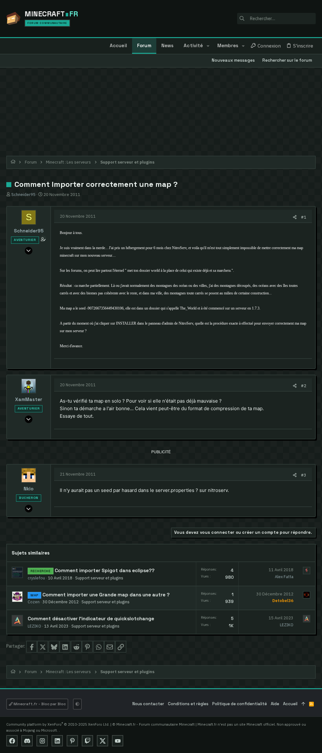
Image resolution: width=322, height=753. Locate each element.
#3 (303, 474)
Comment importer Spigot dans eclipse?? (104, 570)
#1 (303, 217)
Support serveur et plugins (99, 577)
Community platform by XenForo (57, 724)
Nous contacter (148, 703)
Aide (275, 703)
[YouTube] (117, 740)
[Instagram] (42, 740)
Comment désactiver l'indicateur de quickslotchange (91, 619)
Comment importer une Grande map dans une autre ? (105, 595)
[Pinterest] (72, 740)
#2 (303, 385)
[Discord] (27, 740)
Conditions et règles (188, 703)
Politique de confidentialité (239, 703)
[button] (207, 46)
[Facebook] (12, 740)
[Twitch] (87, 740)
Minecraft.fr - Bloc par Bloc (39, 703)
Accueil (290, 703)
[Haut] (303, 704)
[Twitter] (102, 740)
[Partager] (295, 217)
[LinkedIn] (57, 740)
